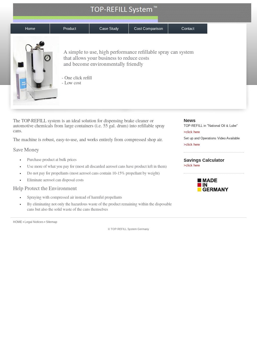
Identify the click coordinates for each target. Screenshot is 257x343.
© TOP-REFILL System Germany (128, 229)
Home (30, 28)
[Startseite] (132, 21)
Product (69, 28)
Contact (187, 28)
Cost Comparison (148, 28)
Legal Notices (34, 222)
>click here (192, 132)
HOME (17, 222)
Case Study (109, 28)
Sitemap (51, 222)
